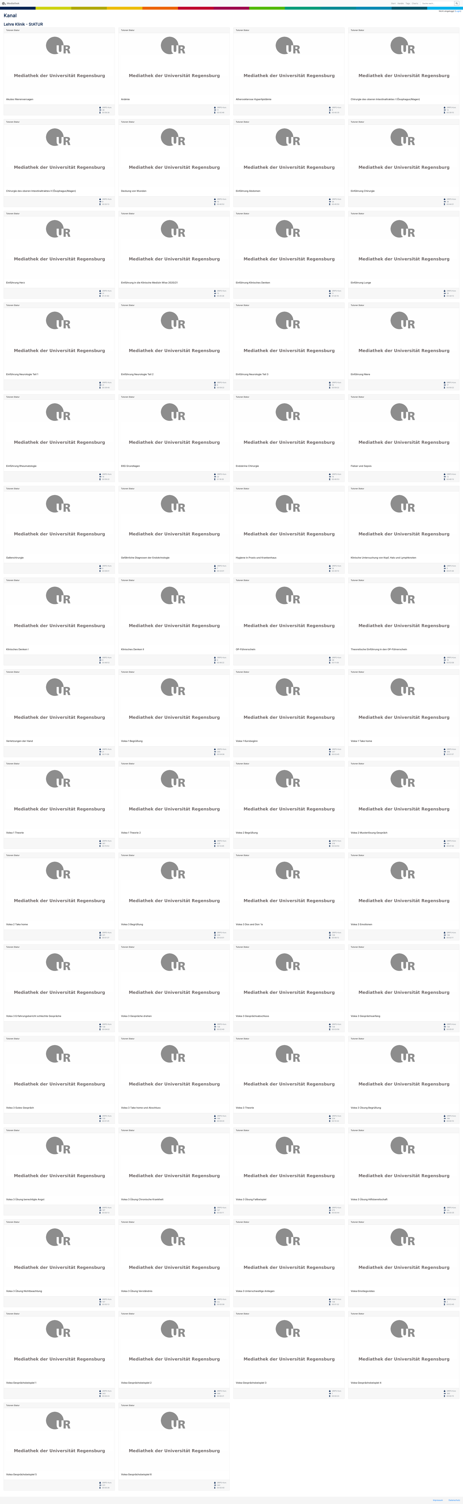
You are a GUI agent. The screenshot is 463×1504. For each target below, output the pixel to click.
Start (394, 3)
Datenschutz (454, 1500)
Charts (415, 3)
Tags (408, 3)
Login (457, 11)
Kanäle (401, 3)
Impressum (438, 1500)
